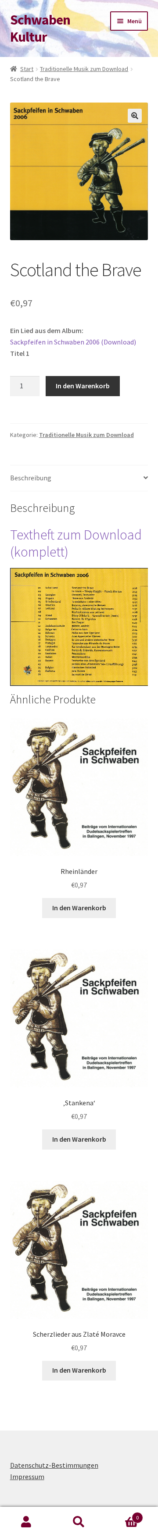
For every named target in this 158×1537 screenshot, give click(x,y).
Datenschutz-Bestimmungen (54, 1465)
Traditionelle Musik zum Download (84, 69)
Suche (79, 1522)
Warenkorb (122, 1514)
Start (26, 69)
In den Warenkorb (83, 385)
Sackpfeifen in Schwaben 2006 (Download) (73, 341)
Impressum (27, 1476)
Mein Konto (26, 1522)
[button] (135, 116)
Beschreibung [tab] (30, 477)
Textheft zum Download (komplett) (76, 543)
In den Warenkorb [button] (79, 907)
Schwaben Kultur (40, 28)
